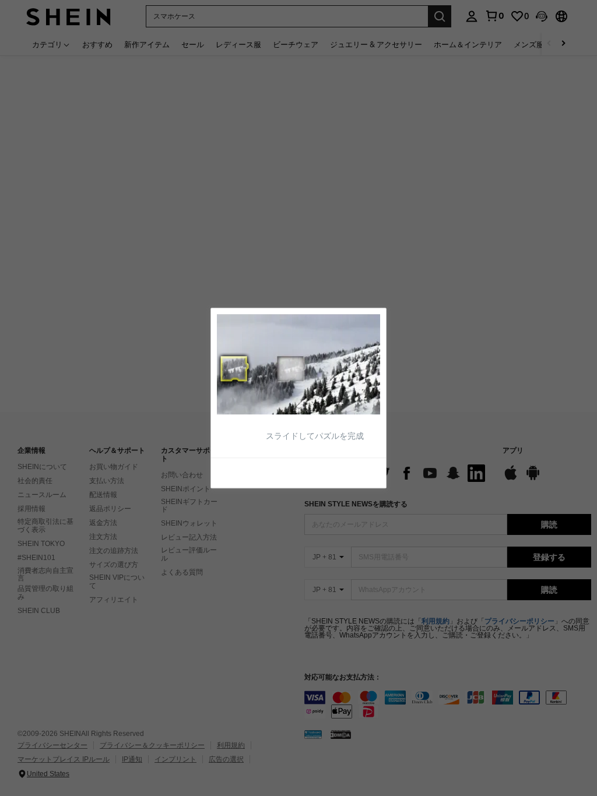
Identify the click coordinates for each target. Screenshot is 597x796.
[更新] (245, 472)
